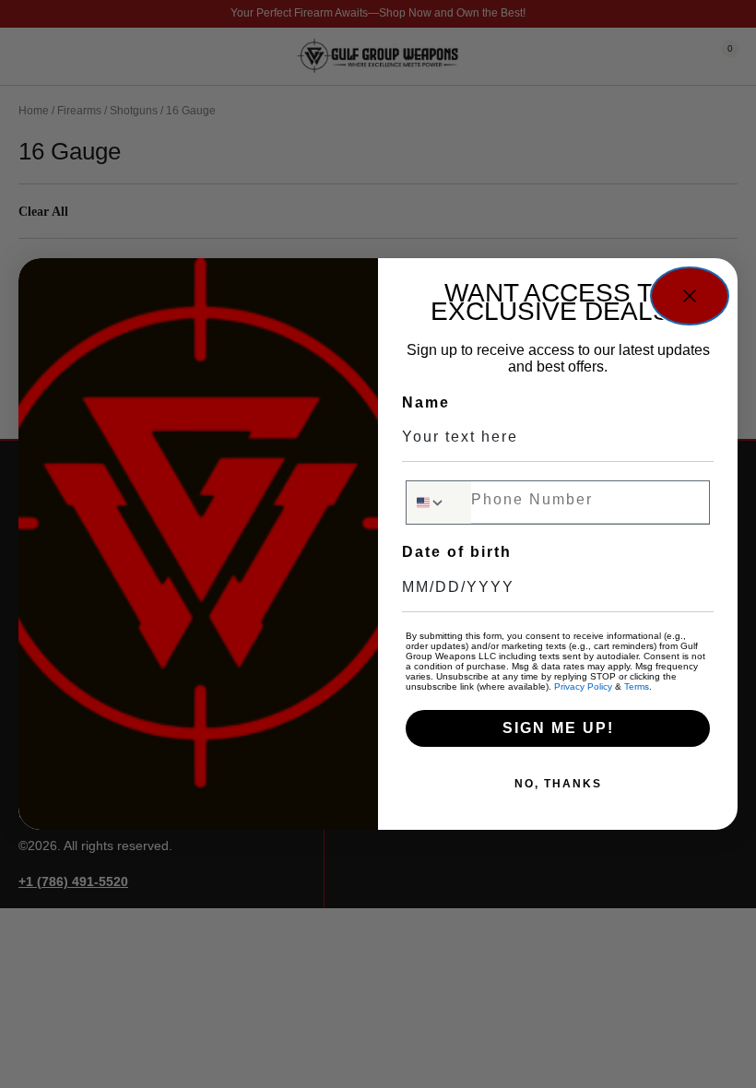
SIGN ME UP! (558, 728)
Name (426, 402)
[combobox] (439, 502)
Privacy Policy (583, 686)
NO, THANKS (558, 783)
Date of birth (457, 552)
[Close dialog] (689, 296)
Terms (636, 686)
